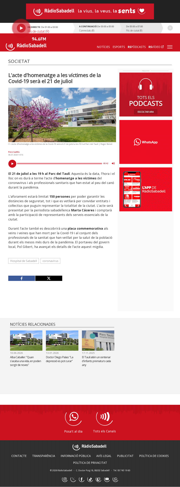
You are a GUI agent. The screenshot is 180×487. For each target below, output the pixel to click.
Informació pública (76, 456)
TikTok (90, 479)
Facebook (81, 479)
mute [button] (113, 163)
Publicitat (125, 456)
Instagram (65, 479)
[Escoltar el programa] (40, 28)
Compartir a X (48, 278)
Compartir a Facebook (21, 278)
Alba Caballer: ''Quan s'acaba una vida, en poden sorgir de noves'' (25, 361)
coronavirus (50, 261)
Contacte (19, 456)
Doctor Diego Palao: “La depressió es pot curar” (60, 359)
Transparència (43, 456)
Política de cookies (154, 456)
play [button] (12, 164)
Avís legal (103, 456)
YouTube (107, 479)
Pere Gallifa (14, 152)
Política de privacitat (90, 463)
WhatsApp (115, 479)
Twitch (98, 479)
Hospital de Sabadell (23, 261)
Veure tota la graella (170, 28)
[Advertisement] (145, 237)
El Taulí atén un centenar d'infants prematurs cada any (96, 361)
